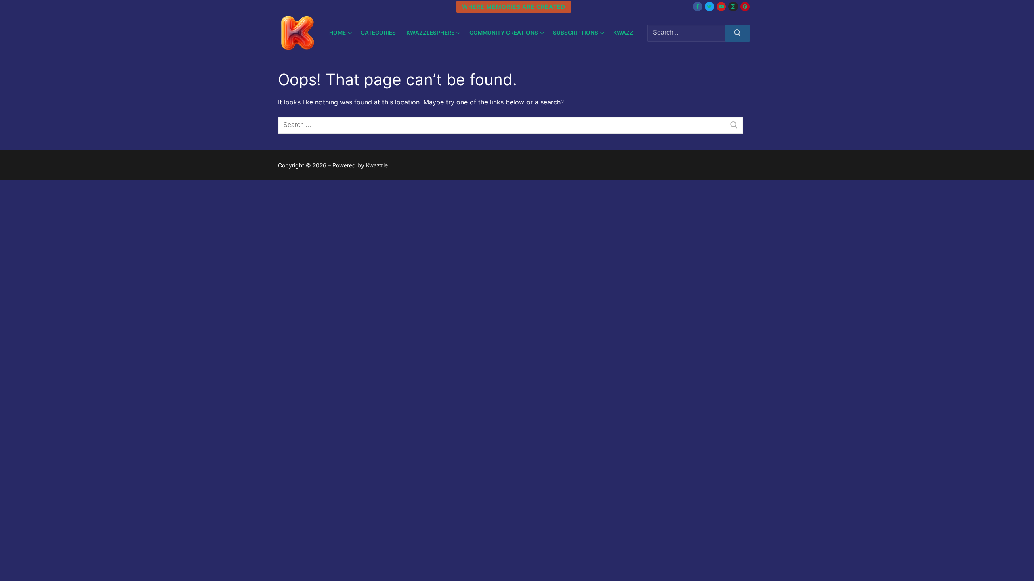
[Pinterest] (745, 6)
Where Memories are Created (513, 6)
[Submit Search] (737, 33)
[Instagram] (733, 6)
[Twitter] (709, 6)
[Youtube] (721, 6)
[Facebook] (697, 6)
